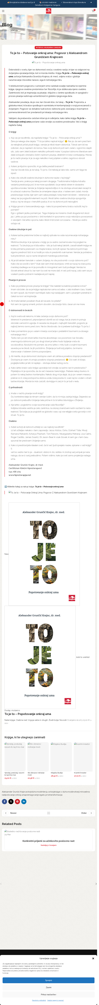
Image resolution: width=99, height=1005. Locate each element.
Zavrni (48, 987)
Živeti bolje (54, 720)
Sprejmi (48, 980)
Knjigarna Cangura (52, 47)
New (7, 554)
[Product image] (40, 657)
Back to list (48, 813)
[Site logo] (48, 11)
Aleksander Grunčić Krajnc (14, 792)
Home (4, 30)
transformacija (55, 795)
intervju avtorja (48, 792)
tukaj (19, 125)
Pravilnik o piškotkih (39, 1000)
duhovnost (36, 792)
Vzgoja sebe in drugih (38, 720)
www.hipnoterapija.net (20, 475)
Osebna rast (21, 720)
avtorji (28, 792)
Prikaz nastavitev (48, 994)
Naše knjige (10, 720)
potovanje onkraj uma (15, 795)
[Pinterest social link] (17, 801)
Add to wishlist (82, 657)
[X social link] (11, 801)
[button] (93, 958)
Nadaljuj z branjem (48, 845)
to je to (46, 795)
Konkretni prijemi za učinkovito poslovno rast (49, 841)
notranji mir (78, 792)
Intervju (14, 30)
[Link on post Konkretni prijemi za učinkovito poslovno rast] (49, 833)
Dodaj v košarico (12, 710)
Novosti (63, 720)
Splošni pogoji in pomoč (55, 1000)
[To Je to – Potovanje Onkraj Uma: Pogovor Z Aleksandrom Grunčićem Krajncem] (48, 492)
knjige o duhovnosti (64, 792)
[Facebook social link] (4, 801)
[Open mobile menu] (3, 11)
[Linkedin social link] (23, 801)
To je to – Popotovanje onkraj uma (28, 714)
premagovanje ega (34, 795)
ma (62, 486)
